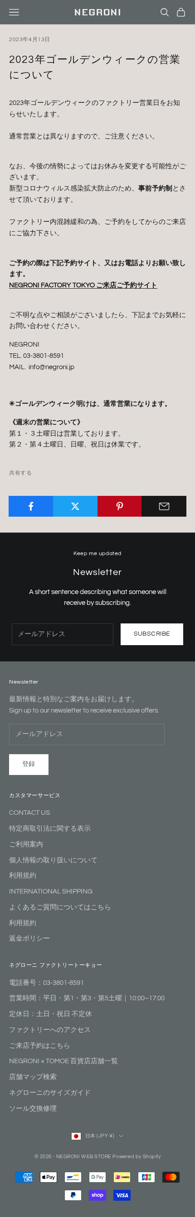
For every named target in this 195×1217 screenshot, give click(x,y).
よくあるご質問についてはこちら (60, 907)
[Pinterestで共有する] (120, 506)
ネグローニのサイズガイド (50, 1092)
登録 (28, 764)
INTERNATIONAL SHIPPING (51, 891)
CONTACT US (29, 812)
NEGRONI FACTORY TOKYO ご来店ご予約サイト (83, 285)
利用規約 (22, 875)
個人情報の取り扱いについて (53, 860)
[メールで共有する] (164, 506)
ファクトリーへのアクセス (50, 1030)
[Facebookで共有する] (31, 506)
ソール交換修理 (33, 1108)
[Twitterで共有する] (76, 506)
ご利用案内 (26, 844)
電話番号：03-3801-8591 (46, 982)
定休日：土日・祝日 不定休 (50, 1014)
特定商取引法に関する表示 (50, 828)
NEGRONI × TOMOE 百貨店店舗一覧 (63, 1061)
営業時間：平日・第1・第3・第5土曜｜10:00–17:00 (87, 998)
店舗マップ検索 (33, 1077)
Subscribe (152, 634)
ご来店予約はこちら (39, 1045)
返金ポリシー (29, 938)
